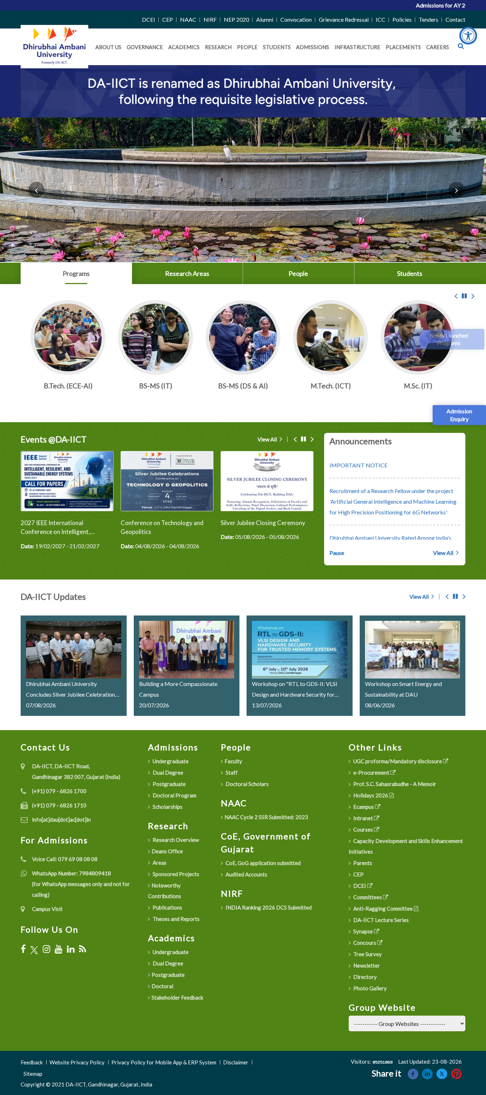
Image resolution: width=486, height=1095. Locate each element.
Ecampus (363, 806)
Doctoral (162, 986)
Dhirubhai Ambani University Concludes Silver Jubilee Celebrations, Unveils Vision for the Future (72, 690)
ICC (380, 19)
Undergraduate (170, 761)
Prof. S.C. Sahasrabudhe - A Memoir (394, 784)
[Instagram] (46, 949)
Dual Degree (167, 772)
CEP (167, 19)
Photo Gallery (369, 988)
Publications (167, 907)
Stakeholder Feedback (177, 997)
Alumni (264, 19)
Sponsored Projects (175, 874)
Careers (437, 47)
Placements (403, 47)
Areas (159, 862)
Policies (402, 19)
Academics (184, 47)
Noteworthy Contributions (164, 890)
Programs (76, 273)
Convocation (296, 19)
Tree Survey (367, 954)
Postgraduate (169, 784)
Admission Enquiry (459, 415)
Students (277, 47)
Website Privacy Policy (77, 1062)
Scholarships (167, 806)
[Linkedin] (427, 1073)
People (247, 47)
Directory (364, 977)
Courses (363, 829)
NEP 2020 (236, 19)
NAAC (188, 19)
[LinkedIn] (70, 949)
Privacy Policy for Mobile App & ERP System (163, 1062)
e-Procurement (371, 772)
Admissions (312, 47)
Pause (336, 552)
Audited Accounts (245, 874)
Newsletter (366, 965)
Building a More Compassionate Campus (178, 689)
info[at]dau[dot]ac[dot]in (61, 819)
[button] (36, 190)
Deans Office (167, 851)
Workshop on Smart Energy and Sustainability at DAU (403, 689)
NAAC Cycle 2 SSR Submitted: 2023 (266, 817)
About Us (108, 47)
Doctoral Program (174, 795)
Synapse (363, 931)
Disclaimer (235, 1062)
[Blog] (82, 949)
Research (218, 47)
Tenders (428, 19)
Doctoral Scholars (246, 784)
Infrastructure (357, 47)
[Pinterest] (456, 1073)
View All (268, 439)
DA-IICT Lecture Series (380, 920)
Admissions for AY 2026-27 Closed (398, 5)
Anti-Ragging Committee (383, 908)
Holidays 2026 (370, 795)
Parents (362, 863)
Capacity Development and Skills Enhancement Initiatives (406, 846)
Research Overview (175, 840)
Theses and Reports (176, 919)
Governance (145, 47)
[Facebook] (23, 949)
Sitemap (32, 1073)
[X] (34, 949)
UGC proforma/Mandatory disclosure (397, 761)
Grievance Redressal (344, 19)
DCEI (148, 19)
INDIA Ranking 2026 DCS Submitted (268, 907)
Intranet (363, 818)
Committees (367, 897)
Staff (231, 772)
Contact (455, 19)
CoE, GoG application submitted (262, 863)
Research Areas (187, 273)
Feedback (32, 1062)
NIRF (210, 19)
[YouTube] (58, 949)
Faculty (233, 761)
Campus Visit (47, 909)
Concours (364, 942)
